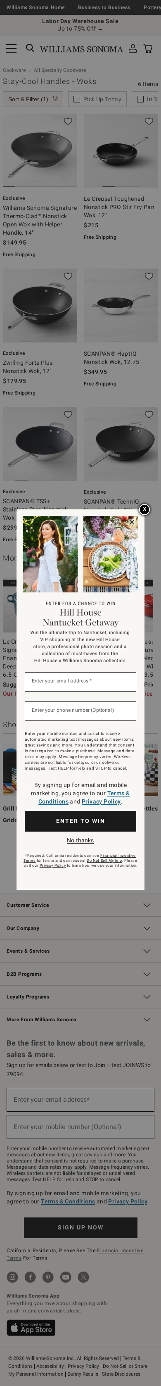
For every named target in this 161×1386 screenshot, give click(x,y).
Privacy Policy (101, 801)
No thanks (80, 840)
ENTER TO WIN (80, 821)
